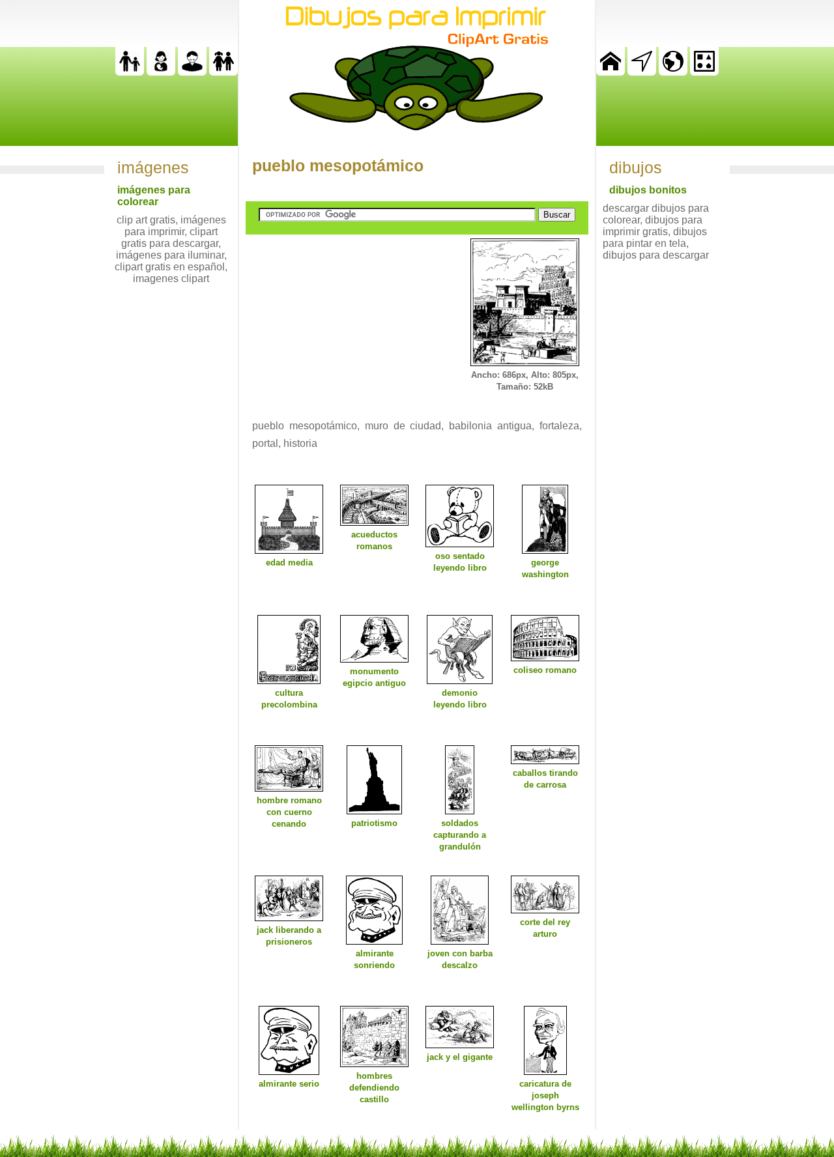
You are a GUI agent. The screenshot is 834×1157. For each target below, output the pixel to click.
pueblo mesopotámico (338, 165)
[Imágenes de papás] (192, 72)
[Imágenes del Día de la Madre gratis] (161, 72)
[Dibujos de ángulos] (641, 72)
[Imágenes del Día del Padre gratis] (129, 72)
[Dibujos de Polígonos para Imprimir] (704, 72)
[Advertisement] (343, 319)
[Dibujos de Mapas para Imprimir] (673, 72)
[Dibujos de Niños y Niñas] (223, 72)
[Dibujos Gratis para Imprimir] (610, 72)
